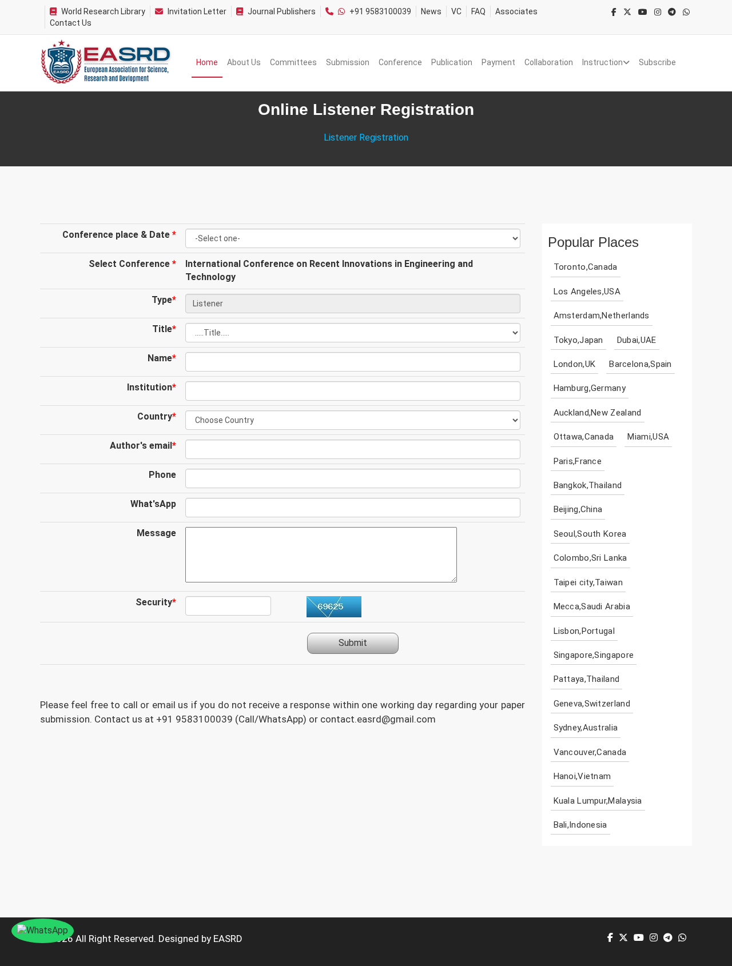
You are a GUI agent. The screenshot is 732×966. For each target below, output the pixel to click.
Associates (516, 11)
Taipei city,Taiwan (588, 582)
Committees (293, 62)
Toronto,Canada (586, 267)
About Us (244, 62)
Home (207, 62)
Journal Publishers (282, 11)
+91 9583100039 (380, 11)
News (431, 11)
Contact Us (71, 22)
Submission (347, 62)
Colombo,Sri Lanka (590, 558)
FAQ (478, 11)
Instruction (602, 62)
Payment (498, 62)
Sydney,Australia (586, 727)
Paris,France (578, 461)
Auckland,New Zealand (598, 413)
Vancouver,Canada (590, 752)
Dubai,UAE (637, 340)
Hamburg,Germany (590, 388)
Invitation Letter (197, 11)
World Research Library (103, 11)
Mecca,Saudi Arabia (592, 606)
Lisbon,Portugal (584, 631)
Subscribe (657, 62)
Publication (451, 62)
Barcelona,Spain (640, 364)
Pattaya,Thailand (587, 679)
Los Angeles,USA (587, 291)
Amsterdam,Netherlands (602, 315)
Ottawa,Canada (584, 437)
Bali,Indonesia (580, 825)
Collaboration (548, 62)
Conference (400, 62)
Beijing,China (578, 509)
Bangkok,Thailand (588, 485)
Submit (353, 642)
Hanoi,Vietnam (582, 776)
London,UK (575, 364)
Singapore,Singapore (594, 655)
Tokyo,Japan (578, 340)
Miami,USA (648, 437)
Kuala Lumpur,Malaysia (598, 801)
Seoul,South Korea (590, 534)
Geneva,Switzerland (592, 703)
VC (456, 11)
